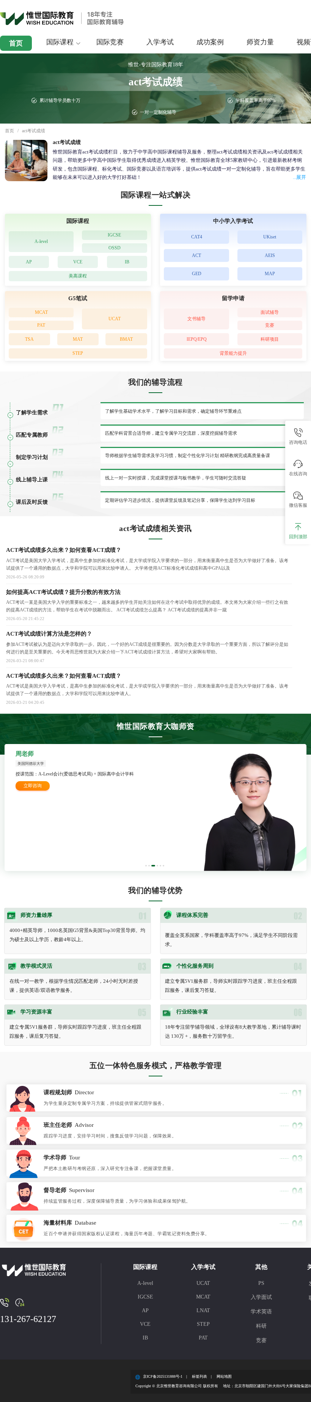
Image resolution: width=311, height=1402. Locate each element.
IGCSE (114, 235)
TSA (29, 339)
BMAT (126, 339)
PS (261, 1283)
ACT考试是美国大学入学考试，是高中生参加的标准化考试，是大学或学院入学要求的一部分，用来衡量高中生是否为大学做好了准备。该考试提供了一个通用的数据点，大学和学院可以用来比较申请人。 (147, 689)
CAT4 (196, 237)
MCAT (41, 312)
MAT (78, 339)
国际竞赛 (110, 42)
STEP (77, 353)
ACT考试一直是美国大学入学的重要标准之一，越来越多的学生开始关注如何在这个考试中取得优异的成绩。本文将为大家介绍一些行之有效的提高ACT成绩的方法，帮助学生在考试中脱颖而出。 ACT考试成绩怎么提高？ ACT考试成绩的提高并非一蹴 (147, 606)
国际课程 (60, 42)
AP (29, 262)
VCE (77, 262)
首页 (16, 43)
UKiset (269, 237)
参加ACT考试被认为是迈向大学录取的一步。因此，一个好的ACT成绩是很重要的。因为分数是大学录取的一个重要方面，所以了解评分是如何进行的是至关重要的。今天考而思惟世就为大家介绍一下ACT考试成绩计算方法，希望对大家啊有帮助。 (147, 648)
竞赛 (269, 325)
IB (127, 262)
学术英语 (261, 1311)
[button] (146, 865)
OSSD (114, 248)
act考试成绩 (33, 130)
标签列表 (199, 1376)
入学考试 (160, 42)
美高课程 (78, 276)
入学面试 (261, 1297)
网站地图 (224, 1376)
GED (196, 273)
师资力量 (260, 42)
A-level (41, 241)
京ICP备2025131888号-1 (162, 1376)
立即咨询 (33, 785)
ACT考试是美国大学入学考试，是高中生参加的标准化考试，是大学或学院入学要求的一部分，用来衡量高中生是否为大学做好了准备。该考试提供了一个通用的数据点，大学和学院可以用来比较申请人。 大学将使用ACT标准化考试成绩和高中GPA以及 (147, 564)
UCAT (114, 318)
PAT (41, 325)
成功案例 (210, 42)
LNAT (203, 1310)
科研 (261, 1326)
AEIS (270, 255)
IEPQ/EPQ (197, 339)
